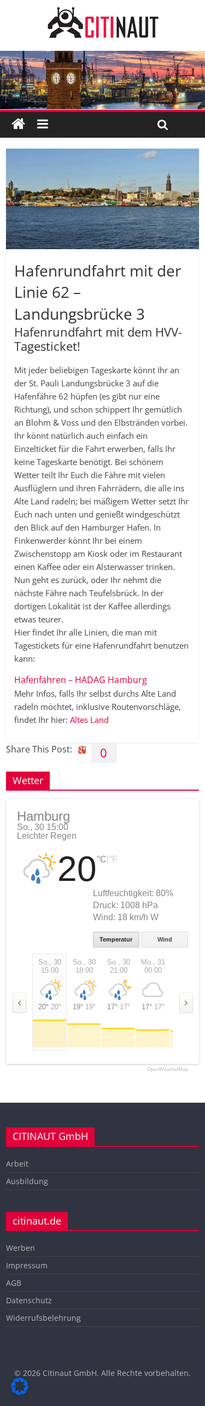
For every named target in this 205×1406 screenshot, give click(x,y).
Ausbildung (27, 1181)
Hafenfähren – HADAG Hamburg (80, 680)
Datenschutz (29, 1300)
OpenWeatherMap (167, 1069)
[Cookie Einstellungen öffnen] (19, 1392)
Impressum (27, 1265)
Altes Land (89, 719)
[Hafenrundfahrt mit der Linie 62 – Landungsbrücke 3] (102, 155)
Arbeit (17, 1163)
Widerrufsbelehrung (43, 1318)
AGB (13, 1283)
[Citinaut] (102, 12)
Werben (20, 1248)
